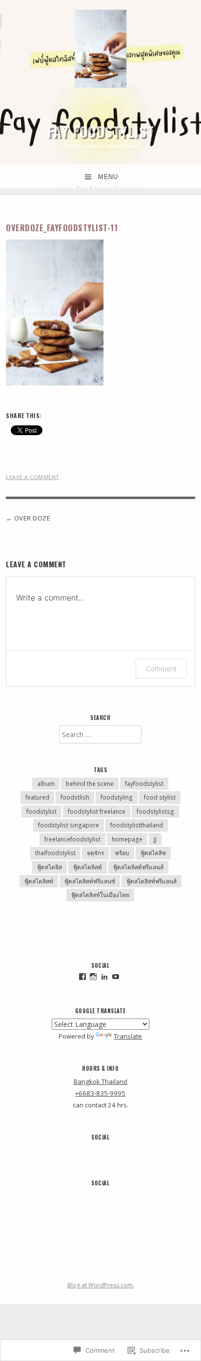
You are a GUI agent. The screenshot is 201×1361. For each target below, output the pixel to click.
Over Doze (32, 518)
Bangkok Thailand (100, 1081)
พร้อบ (122, 853)
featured (37, 797)
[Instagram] (93, 977)
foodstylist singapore (68, 825)
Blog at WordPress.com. (100, 1285)
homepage (127, 839)
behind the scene (90, 784)
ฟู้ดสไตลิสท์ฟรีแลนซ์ (89, 881)
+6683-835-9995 (100, 1093)
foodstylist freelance (96, 811)
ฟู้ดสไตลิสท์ (38, 881)
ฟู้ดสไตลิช (153, 853)
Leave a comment (33, 476)
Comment (161, 668)
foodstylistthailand (136, 825)
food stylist (160, 797)
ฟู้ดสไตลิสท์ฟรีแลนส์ (151, 881)
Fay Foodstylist (100, 130)
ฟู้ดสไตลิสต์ (87, 867)
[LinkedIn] (104, 977)
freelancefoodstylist (72, 839)
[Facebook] (82, 977)
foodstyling (116, 797)
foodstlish (74, 797)
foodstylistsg (155, 811)
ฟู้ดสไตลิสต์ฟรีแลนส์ (138, 867)
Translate (128, 1036)
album (46, 784)
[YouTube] (116, 977)
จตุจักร (95, 853)
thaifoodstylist (55, 853)
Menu (108, 176)
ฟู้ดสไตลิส (49, 867)
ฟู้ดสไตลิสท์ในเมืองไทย (100, 895)
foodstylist (41, 811)
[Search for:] (100, 734)
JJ (155, 839)
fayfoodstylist (144, 784)
